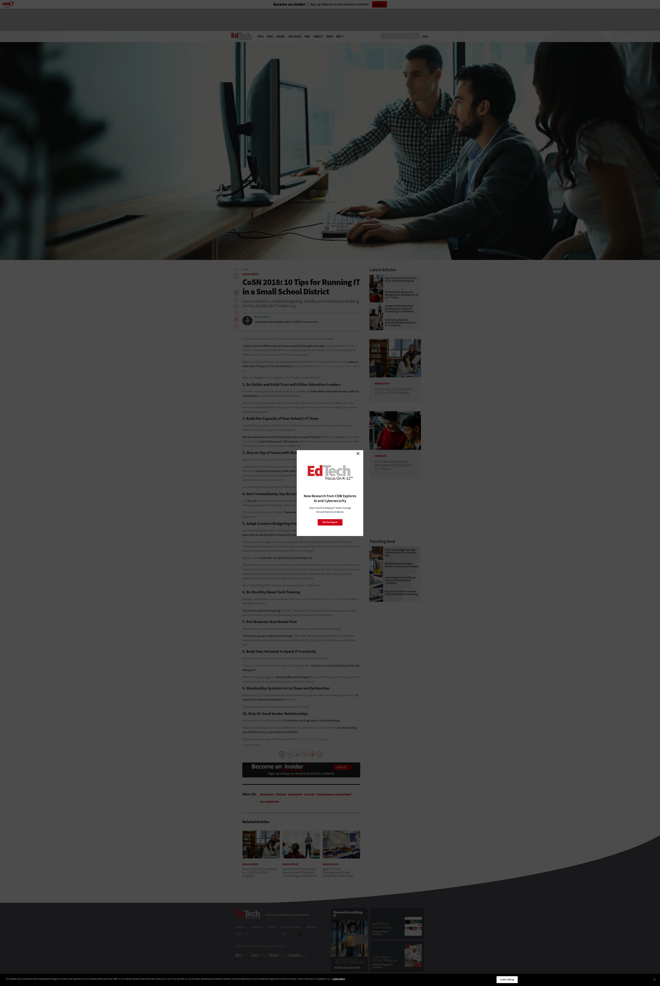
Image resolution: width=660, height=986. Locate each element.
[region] (330, 980)
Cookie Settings (507, 979)
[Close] (654, 979)
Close (358, 453)
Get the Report (330, 522)
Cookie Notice (338, 978)
